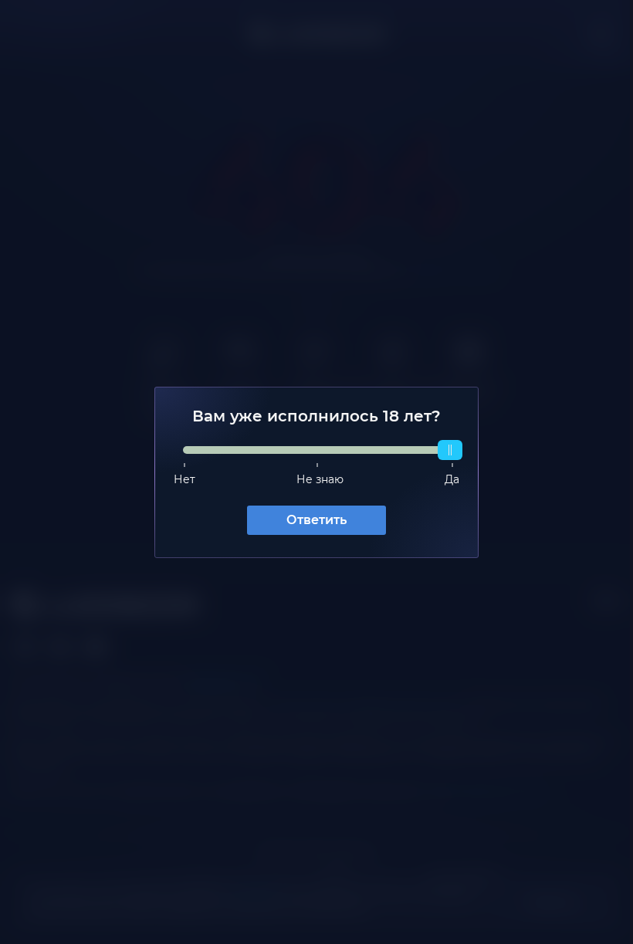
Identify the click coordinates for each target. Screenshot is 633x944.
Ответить (311, 520)
